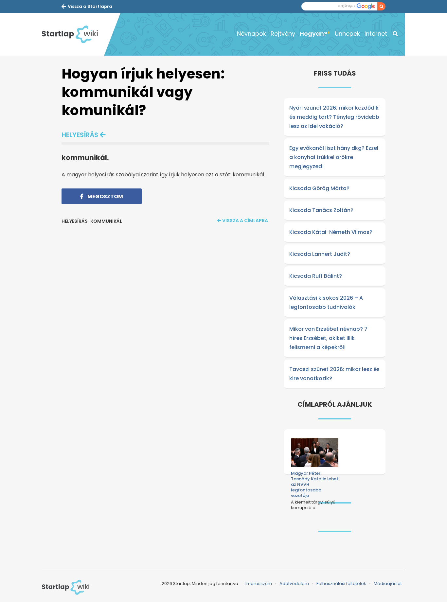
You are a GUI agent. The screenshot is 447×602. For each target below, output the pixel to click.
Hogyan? (313, 33)
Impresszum (258, 583)
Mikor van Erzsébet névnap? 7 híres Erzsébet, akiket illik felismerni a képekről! (328, 338)
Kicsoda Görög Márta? (319, 188)
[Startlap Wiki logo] (65, 587)
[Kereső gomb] (381, 6)
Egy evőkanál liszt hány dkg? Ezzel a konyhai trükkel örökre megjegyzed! (333, 157)
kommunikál (106, 221)
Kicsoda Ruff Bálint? (315, 276)
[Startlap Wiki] (73, 34)
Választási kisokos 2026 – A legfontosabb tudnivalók (326, 302)
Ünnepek (347, 33)
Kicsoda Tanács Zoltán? (321, 210)
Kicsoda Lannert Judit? (319, 254)
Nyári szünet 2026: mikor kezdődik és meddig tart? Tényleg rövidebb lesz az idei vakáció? (334, 117)
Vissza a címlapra (245, 220)
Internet (376, 33)
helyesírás (80, 134)
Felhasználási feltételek (341, 583)
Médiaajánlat (388, 583)
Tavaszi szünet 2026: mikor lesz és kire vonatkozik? (334, 373)
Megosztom (104, 196)
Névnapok (251, 33)
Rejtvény (283, 33)
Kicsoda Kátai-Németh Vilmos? (330, 232)
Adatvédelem (294, 583)
